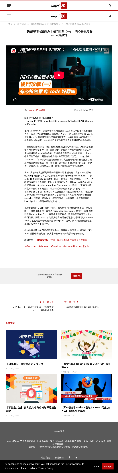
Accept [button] (108, 466)
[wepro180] (59, 5)
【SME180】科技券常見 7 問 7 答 (25, 364)
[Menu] (9, 5)
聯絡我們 (45, 457)
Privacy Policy (45, 468)
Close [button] (96, 466)
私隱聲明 (59, 457)
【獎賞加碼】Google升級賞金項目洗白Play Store (85, 366)
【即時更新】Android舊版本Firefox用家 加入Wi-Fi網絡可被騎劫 (85, 409)
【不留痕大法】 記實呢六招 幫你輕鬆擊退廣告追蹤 (31, 409)
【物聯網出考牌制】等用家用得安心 (81, 307)
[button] (55, 468)
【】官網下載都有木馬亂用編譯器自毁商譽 (61, 240)
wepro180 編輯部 (36, 110)
